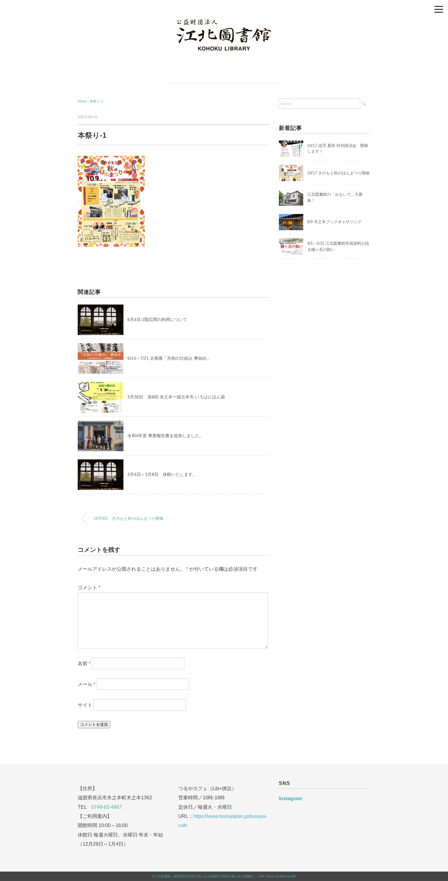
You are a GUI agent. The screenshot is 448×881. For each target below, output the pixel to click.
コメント (89, 587)
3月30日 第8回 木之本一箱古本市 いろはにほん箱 (176, 396)
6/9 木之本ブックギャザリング (334, 221)
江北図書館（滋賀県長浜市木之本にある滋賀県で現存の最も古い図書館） (205, 876)
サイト (85, 705)
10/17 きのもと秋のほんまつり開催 (338, 173)
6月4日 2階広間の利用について (157, 319)
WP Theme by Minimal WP (277, 876)
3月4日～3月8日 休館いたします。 (162, 474)
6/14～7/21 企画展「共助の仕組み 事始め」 (169, 358)
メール (86, 684)
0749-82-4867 (106, 807)
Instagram (290, 798)
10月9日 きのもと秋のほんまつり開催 (128, 518)
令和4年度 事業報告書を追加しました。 (165, 435)
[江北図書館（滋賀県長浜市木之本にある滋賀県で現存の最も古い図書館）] (224, 19)
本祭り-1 (96, 101)
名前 (84, 663)
